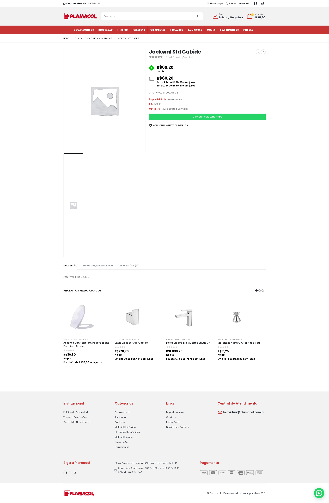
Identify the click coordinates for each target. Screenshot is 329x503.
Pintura (248, 29)
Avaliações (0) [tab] (128, 265)
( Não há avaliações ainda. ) (180, 57)
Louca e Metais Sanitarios (175, 108)
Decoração (105, 29)
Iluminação (195, 29)
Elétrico (122, 29)
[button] (256, 291)
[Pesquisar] (198, 16)
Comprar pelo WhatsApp (207, 116)
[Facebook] (255, 3)
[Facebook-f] (66, 473)
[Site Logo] (80, 16)
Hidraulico (177, 29)
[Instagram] (262, 3)
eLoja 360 (259, 493)
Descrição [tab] (70, 265)
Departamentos (84, 29)
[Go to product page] (87, 317)
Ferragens (138, 29)
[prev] (258, 51)
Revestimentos (229, 29)
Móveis (211, 29)
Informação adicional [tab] (98, 265)
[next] (263, 51)
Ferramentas (158, 29)
